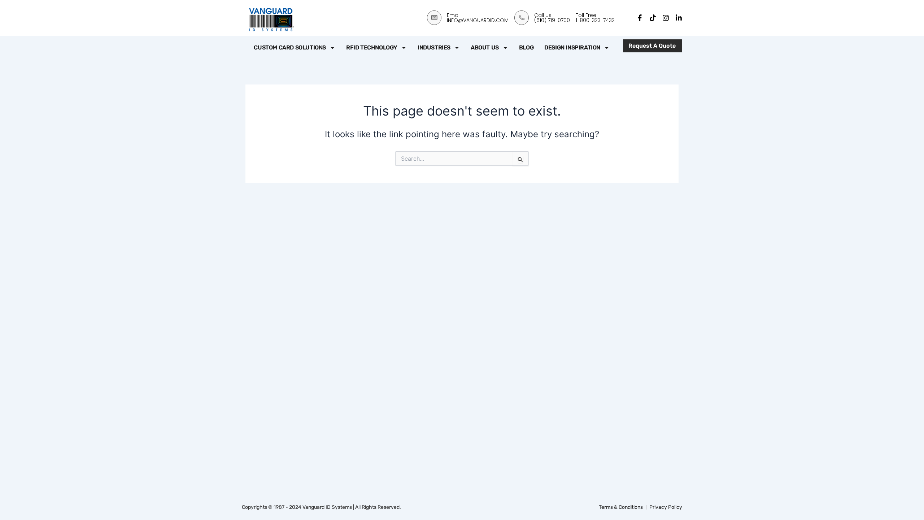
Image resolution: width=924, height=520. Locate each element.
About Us (485, 47)
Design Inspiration (572, 47)
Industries (434, 47)
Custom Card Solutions (290, 47)
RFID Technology (371, 47)
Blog (526, 47)
